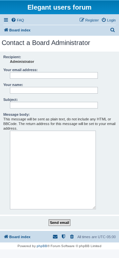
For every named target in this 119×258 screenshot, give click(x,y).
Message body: (16, 114)
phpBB (42, 246)
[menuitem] (17, 20)
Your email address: (20, 70)
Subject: (10, 100)
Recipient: (12, 57)
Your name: (13, 85)
